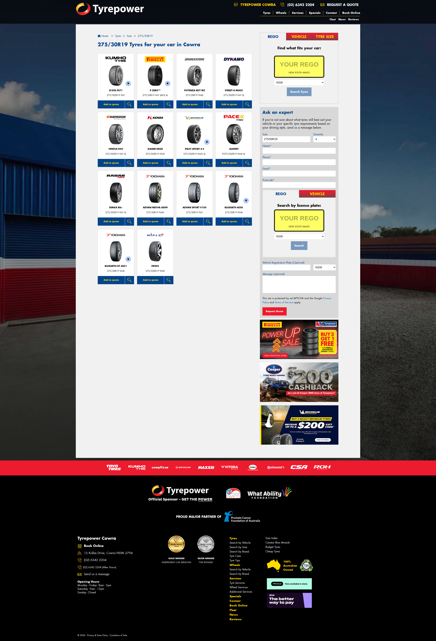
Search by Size (238, 547)
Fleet (333, 19)
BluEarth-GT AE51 (116, 266)
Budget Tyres (273, 547)
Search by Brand (239, 551)
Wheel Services (239, 587)
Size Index (272, 538)
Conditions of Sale (118, 635)
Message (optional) (273, 274)
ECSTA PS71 (116, 90)
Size (264, 134)
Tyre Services (237, 583)
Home (104, 36)
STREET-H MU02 (234, 90)
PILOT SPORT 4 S (194, 149)
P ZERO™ (155, 90)
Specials (315, 13)
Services (297, 13)
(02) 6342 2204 (300, 5)
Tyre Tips (235, 560)
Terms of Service (284, 302)
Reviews (353, 19)
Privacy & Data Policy (97, 635)
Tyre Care (235, 556)
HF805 (155, 266)
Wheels (281, 13)
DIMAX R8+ (115, 207)
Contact (331, 13)
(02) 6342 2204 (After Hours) (99, 567)
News (342, 19)
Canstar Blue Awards (278, 542)
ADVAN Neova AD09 (155, 207)
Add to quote (111, 104)
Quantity (318, 134)
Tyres (266, 13)
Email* (266, 169)
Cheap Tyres (273, 551)
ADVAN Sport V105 (194, 207)
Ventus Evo (115, 149)
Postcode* (268, 180)
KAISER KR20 (155, 149)
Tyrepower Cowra (257, 5)
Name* (266, 146)
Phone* (266, 157)
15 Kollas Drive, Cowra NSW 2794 (108, 553)
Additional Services (241, 592)
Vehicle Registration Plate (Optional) (283, 262)
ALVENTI (233, 149)
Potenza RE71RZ (194, 90)
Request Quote (274, 311)
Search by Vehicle (240, 543)
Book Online (351, 13)
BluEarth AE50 (234, 207)
